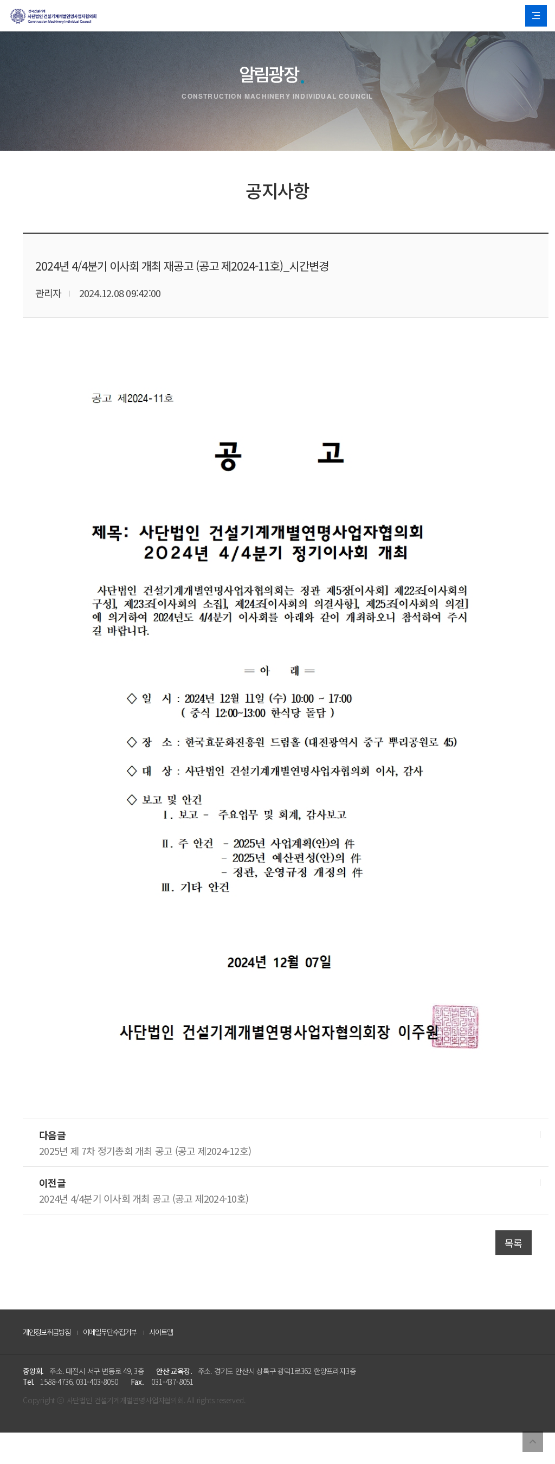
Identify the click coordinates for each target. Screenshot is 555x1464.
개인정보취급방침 (46, 1331)
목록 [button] (513, 1243)
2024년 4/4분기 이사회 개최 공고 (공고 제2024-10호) (143, 1198)
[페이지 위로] (532, 1441)
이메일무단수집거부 (110, 1331)
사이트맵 (161, 1331)
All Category (536, 16)
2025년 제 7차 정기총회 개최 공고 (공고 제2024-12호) (145, 1151)
